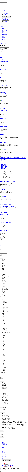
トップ (2, 27)
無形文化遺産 (4, 18)
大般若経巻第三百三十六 (4, 230)
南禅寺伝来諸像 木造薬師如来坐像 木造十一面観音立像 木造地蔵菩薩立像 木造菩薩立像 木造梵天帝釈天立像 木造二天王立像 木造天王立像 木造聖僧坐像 (4, 164)
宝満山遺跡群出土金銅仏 (4, 142)
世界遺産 (3, 31)
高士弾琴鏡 (2, 134)
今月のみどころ (5, 21)
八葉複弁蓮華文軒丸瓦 (4, 85)
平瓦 (1, 77)
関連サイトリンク (4, 39)
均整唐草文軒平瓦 (3, 102)
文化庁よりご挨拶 (4, 451)
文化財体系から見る (5, 13)
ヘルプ (2, 453)
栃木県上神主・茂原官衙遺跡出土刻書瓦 (7, 181)
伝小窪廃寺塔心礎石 (4, 61)
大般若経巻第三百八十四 (4, 214)
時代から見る (4, 14)
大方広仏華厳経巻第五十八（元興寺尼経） (8, 206)
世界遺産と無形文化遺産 (6, 16)
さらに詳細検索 (2, 3)
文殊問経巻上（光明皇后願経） (6, 222)
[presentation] (0, 48)
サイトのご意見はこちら (5, 456)
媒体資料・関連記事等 (4, 34)
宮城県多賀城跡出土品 (4, 189)
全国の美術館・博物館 (4, 30)
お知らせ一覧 (3, 37)
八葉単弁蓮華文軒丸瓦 (4, 126)
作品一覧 (3, 28)
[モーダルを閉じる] (0, 471)
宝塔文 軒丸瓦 (3, 69)
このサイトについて (4, 10)
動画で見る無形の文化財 (6, 19)
